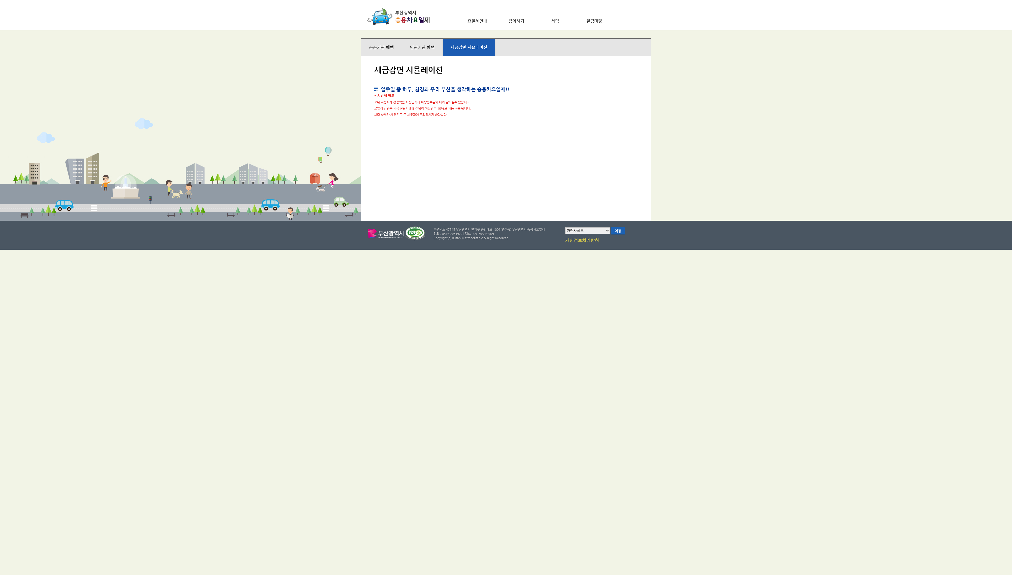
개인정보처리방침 (582, 240)
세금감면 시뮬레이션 (469, 47)
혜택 (555, 21)
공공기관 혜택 (381, 47)
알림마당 (594, 21)
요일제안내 (477, 21)
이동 (618, 231)
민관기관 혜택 (422, 47)
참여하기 (516, 21)
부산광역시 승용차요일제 (400, 16)
